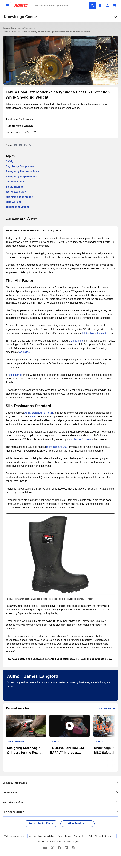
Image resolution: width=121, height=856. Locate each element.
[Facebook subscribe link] (60, 847)
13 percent (77, 340)
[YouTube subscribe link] (45, 847)
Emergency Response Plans (23, 171)
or (23, 219)
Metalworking (14, 201)
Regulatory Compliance (20, 166)
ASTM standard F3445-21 (38, 412)
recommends (15, 374)
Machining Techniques (19, 196)
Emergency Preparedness (21, 176)
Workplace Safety (16, 191)
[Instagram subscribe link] (73, 847)
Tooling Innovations (17, 207)
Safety (9, 161)
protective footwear (81, 439)
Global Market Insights (94, 333)
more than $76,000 (56, 447)
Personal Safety (15, 181)
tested (33, 416)
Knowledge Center (20, 17)
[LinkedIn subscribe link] (67, 847)
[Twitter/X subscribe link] (53, 847)
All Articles (28, 28)
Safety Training (15, 186)
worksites (24, 352)
